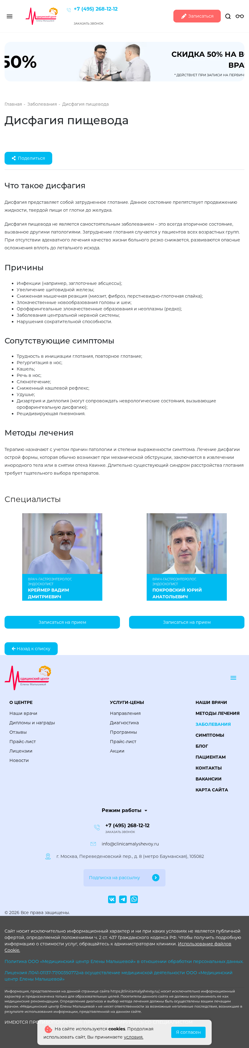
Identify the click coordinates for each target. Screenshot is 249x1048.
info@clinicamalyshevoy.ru (130, 844)
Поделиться (31, 158)
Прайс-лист (22, 741)
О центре (20, 702)
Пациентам (211, 757)
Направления (125, 713)
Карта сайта (212, 790)
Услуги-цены (127, 702)
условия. (133, 1037)
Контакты (209, 768)
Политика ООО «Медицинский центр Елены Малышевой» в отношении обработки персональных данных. (124, 961)
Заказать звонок (89, 23)
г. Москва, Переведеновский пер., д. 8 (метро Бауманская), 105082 (130, 856)
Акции (117, 751)
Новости (19, 760)
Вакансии (209, 779)
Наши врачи (23, 713)
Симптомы (210, 735)
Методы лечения (218, 713)
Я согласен (188, 1032)
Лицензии (20, 751)
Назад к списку (32, 648)
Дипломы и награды (32, 722)
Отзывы (18, 732)
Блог (202, 746)
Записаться (200, 16)
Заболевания (213, 724)
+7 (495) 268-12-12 (96, 9)
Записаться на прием (62, 622)
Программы (123, 732)
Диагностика (124, 722)
